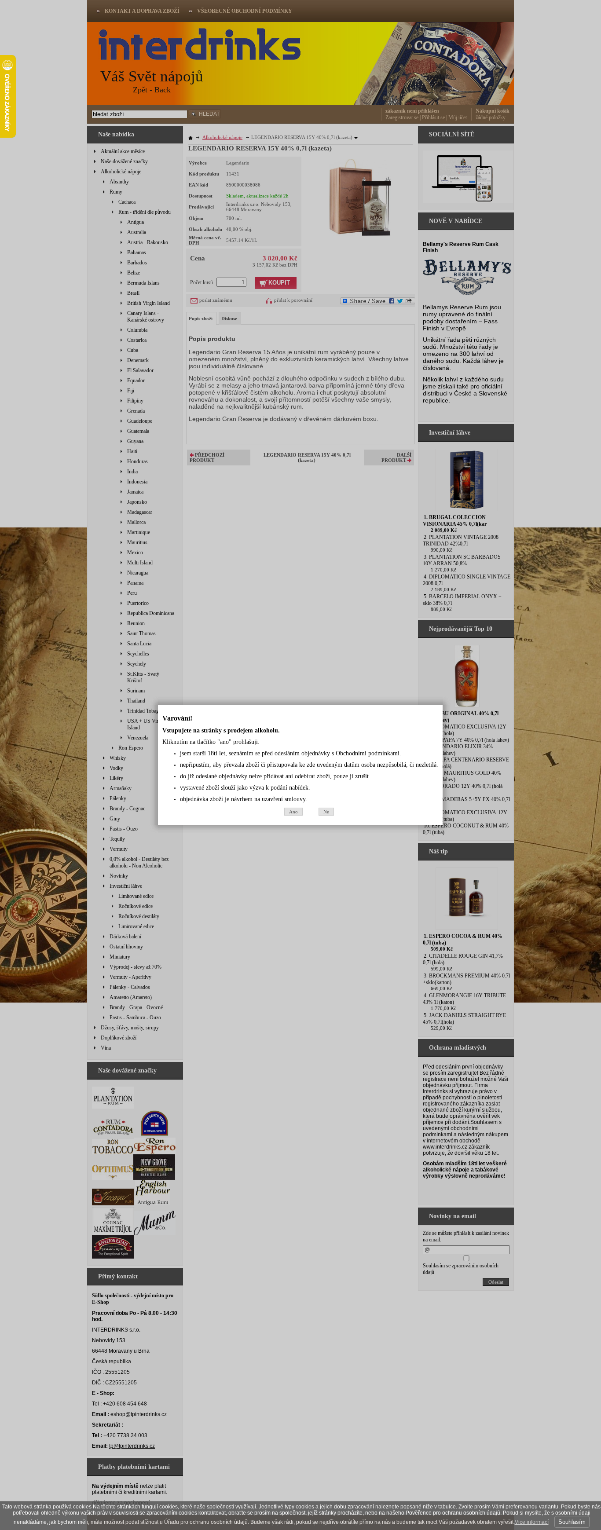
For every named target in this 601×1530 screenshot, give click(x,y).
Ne (326, 811)
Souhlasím (572, 1522)
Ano (293, 811)
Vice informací (532, 1522)
